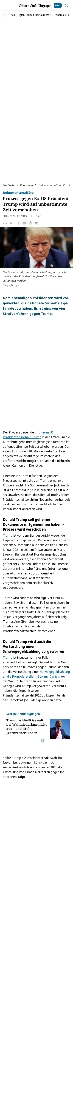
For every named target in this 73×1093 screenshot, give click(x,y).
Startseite (8, 185)
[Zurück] (5, 15)
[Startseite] (35, 5)
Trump (44, 480)
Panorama (26, 185)
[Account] (66, 5)
